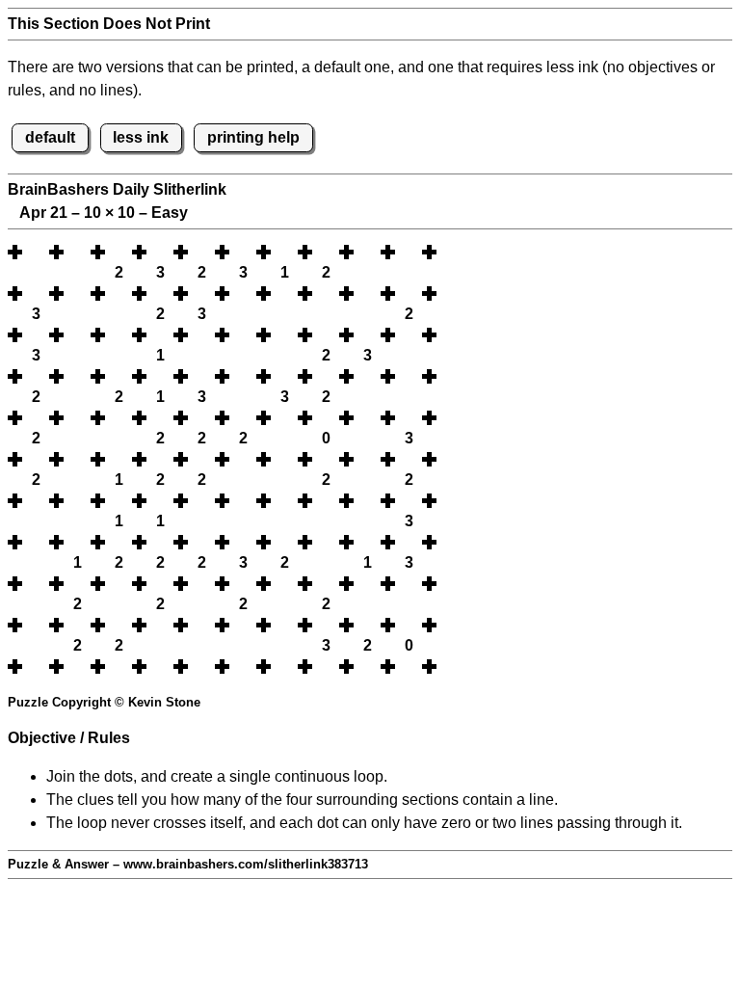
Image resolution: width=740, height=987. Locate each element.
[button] (35, 252)
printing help (253, 137)
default (50, 137)
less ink (141, 137)
